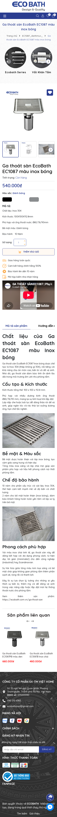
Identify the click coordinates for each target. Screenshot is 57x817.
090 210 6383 (14, 700)
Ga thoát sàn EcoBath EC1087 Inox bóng (23, 363)
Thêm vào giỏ (31, 251)
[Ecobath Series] (15, 61)
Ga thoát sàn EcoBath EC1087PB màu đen (13, 655)
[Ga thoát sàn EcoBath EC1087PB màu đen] (14, 638)
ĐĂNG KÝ (46, 749)
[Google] (26, 720)
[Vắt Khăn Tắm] (41, 61)
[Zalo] (4, 720)
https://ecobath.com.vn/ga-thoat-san (22, 599)
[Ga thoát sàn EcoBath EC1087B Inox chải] (42, 638)
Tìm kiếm (22, 813)
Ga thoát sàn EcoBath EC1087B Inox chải (41, 655)
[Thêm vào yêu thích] (50, 92)
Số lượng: (7, 242)
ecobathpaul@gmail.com (20, 706)
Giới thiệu (34, 813)
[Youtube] (19, 720)
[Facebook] (12, 720)
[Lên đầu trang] (50, 789)
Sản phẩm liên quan (28, 615)
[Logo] (28, 6)
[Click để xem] (28, 114)
